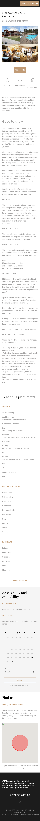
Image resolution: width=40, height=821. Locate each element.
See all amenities (20, 580)
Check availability (29, 3)
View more (20, 70)
